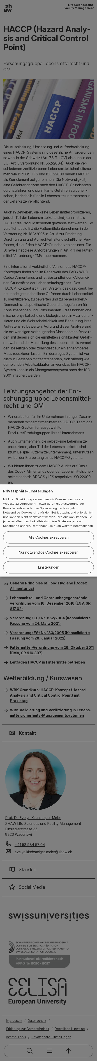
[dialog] (48, 530)
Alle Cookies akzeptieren (48, 537)
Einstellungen (48, 567)
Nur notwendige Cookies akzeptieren (48, 552)
